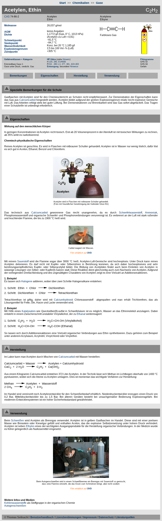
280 (55, 62)
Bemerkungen (18, 75)
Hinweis (66, 59)
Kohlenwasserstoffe (15, 503)
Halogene (26, 281)
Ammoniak (151, 212)
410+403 (75, 64)
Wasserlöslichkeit (14, 46)
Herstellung (81, 75)
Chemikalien (80, 2)
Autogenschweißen (15, 505)
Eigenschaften (49, 75)
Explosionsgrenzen (16, 49)
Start (62, 2)
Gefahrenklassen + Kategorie (18, 59)
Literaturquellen (125, 517)
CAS (7, 16)
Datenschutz (106, 517)
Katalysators (29, 311)
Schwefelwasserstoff (130, 212)
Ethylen (30, 426)
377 (63, 64)
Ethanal (81, 314)
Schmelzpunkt (13, 40)
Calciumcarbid (27, 100)
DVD (89, 253)
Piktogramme (146, 59)
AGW (7, 31)
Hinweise (74, 66)
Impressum (90, 517)
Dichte (8, 34)
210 (50, 64)
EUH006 (62, 62)
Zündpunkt (11, 51)
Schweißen (17, 420)
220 (50, 62)
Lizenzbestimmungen (68, 517)
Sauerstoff (23, 261)
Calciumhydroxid (63, 299)
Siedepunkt (11, 43)
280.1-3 (57, 64)
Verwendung (111, 75)
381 (68, 64)
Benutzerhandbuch (42, 517)
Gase (99, 2)
